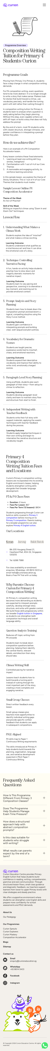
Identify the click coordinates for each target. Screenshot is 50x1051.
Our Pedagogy (9, 917)
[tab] (9, 542)
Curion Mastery (10, 934)
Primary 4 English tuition (24, 525)
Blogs (5, 942)
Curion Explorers (10, 931)
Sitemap (7, 946)
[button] (44, 5)
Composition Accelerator (14, 937)
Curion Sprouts (10, 929)
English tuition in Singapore (29, 613)
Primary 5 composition (16, 520)
